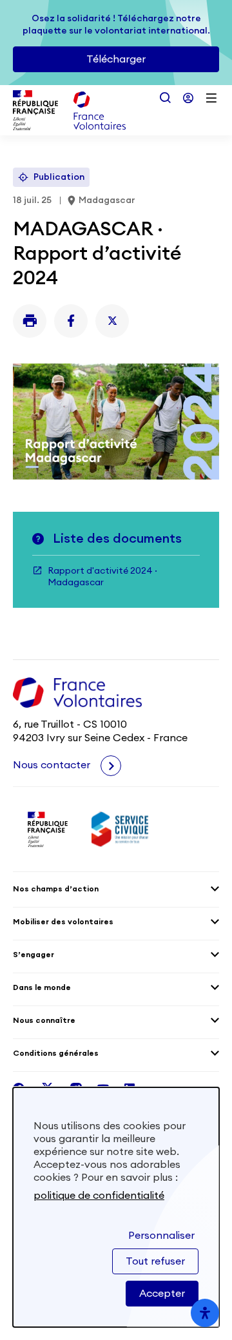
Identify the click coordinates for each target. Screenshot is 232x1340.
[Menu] (211, 98)
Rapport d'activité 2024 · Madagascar (102, 577)
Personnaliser (161, 1235)
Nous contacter (53, 765)
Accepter (162, 1293)
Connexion (188, 98)
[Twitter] (112, 321)
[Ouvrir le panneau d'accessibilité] (205, 1313)
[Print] (29, 321)
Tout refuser (155, 1261)
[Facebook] (71, 321)
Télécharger (116, 59)
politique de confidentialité (99, 1195)
